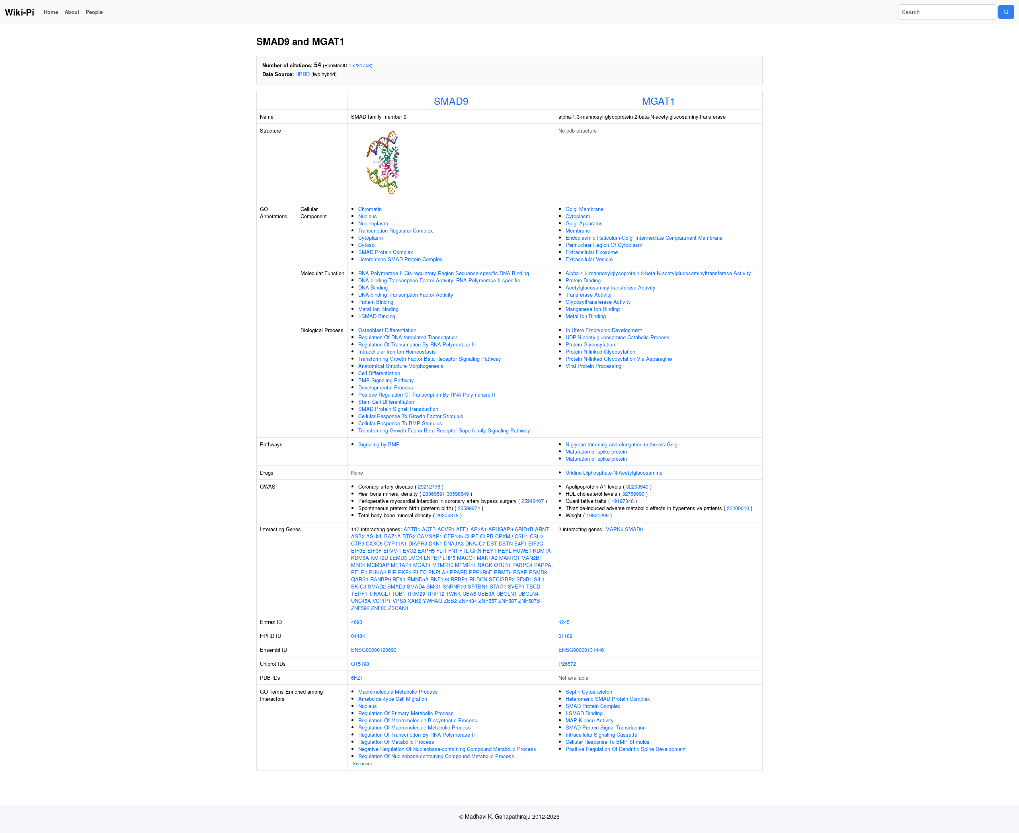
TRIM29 (416, 593)
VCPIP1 (382, 600)
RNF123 (439, 579)
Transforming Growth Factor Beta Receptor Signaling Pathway (429, 358)
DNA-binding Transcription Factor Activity (405, 294)
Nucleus (367, 216)
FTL (464, 550)
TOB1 (398, 593)
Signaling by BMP (379, 444)
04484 (358, 635)
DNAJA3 (454, 543)
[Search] (1006, 12)
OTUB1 (502, 565)
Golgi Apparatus (584, 223)
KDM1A (542, 550)
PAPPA (542, 565)
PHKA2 (377, 572)
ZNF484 (468, 600)
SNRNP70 (454, 586)
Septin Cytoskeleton (589, 691)
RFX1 (399, 579)
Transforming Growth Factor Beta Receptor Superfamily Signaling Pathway (444, 430)
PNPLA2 (438, 572)
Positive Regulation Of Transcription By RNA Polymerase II (426, 394)
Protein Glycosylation (590, 344)
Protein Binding (375, 301)
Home (51, 12)
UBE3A (486, 593)
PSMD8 (538, 572)
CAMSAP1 (429, 536)
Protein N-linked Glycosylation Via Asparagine (619, 358)
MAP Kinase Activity (590, 720)
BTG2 (409, 536)
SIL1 (539, 579)
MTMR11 (465, 565)
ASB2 (358, 536)
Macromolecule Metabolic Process (398, 691)
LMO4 (415, 557)
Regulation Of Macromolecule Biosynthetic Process (417, 720)
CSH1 (521, 536)
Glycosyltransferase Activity (598, 301)
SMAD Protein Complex (385, 252)
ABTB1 (412, 529)
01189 (565, 635)
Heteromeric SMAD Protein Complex (400, 259)
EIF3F (374, 550)
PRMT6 (502, 572)
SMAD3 (396, 586)
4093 (356, 622)
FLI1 (441, 550)
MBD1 (358, 565)
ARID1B (524, 529)
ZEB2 (450, 600)
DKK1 (435, 543)
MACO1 (466, 557)
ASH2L (374, 536)
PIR (392, 572)
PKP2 (405, 572)
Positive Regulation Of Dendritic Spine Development (626, 749)
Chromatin (370, 209)
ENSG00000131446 (581, 649)
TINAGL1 (379, 593)
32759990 (633, 493)
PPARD (458, 572)
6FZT (357, 677)
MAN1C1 (509, 557)
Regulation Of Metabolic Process (396, 741)
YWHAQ (432, 600)
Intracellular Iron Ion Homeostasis (397, 351)
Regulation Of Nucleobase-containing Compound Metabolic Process (436, 756)
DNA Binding (373, 287)
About (71, 12)
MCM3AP (378, 565)
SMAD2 (377, 586)
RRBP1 (459, 579)
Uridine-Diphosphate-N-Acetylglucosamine (614, 472)
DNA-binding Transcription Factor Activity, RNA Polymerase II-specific (439, 280)
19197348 (622, 500)
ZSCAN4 (398, 608)
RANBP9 (380, 579)
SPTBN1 (478, 586)
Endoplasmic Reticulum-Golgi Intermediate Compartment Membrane (644, 237)
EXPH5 (426, 550)
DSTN (506, 543)
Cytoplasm (370, 237)
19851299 (597, 515)
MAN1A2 (487, 557)
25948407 (532, 500)
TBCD (533, 586)
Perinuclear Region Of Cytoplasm (604, 244)
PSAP (520, 572)
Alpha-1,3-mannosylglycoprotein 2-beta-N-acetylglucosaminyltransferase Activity (658, 273)
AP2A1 (478, 529)
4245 (564, 622)
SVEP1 (516, 586)
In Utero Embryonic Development (604, 330)
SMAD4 (416, 586)
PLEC (420, 572)
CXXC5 (374, 543)
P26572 (567, 663)
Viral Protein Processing (593, 366)
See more (362, 763)
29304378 (447, 515)
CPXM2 (504, 536)
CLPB (487, 536)
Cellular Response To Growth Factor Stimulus (410, 416)
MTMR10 (442, 565)
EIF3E (358, 550)
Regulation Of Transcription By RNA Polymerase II (416, 344)
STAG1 (498, 586)
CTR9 (357, 543)
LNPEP (432, 557)
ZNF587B (529, 600)
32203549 (637, 486)
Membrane (578, 230)
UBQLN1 (506, 593)
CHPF (471, 536)
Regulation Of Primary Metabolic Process (406, 713)
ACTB (429, 529)
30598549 (458, 493)
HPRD (302, 74)
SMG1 (433, 586)
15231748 (360, 65)
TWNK (453, 593)
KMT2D (379, 557)
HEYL (504, 550)
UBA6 (469, 593)
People (94, 12)
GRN (475, 550)
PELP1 (359, 572)
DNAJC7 (475, 543)
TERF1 (359, 593)
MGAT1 (658, 100)
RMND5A (418, 579)
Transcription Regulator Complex (395, 230)
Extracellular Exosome (592, 252)
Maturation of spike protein (596, 451)
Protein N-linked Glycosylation (600, 351)
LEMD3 (398, 557)
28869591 (434, 493)
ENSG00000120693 (373, 649)
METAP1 (401, 565)
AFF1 (462, 529)
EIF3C (535, 543)
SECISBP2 (502, 579)
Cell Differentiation (379, 373)
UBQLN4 (528, 593)
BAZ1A (392, 536)
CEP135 (453, 536)
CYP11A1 (395, 543)
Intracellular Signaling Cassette (601, 734)
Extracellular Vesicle (589, 259)
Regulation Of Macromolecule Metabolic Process (414, 727)
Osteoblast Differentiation (387, 330)
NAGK (485, 565)
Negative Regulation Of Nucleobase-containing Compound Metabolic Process (447, 749)
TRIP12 (435, 593)
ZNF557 (487, 600)
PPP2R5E (480, 572)
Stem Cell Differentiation (386, 401)
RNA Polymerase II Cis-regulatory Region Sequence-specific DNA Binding (443, 273)
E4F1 (520, 543)
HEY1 (489, 550)
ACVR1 (446, 529)
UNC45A (361, 600)
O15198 (360, 663)
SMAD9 (451, 100)
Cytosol (367, 244)
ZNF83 (379, 608)
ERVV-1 (392, 550)
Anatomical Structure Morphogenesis (400, 366)
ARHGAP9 (500, 529)
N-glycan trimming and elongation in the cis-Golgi (622, 444)
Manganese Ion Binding (593, 309)
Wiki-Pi (19, 12)
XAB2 (414, 600)
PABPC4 (522, 565)
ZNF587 (507, 600)
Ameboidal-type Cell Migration (392, 698)
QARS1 (360, 579)
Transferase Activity (589, 294)
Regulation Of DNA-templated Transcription (407, 337)
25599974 (469, 508)
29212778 (429, 486)
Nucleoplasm (373, 223)
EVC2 (409, 550)
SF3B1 (524, 579)
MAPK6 (614, 529)
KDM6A (360, 557)
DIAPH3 (417, 543)
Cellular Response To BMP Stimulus (400, 423)
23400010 (738, 508)
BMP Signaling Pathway (386, 380)
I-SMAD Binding (376, 316)
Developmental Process (385, 387)
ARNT (542, 529)
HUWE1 (522, 550)
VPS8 (399, 600)
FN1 (453, 550)
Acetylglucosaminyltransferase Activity (611, 287)
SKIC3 (358, 586)
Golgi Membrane (584, 209)
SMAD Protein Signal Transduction (398, 409)
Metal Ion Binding (378, 309)
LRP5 (449, 557)
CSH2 (536, 536)
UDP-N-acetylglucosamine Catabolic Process (618, 337)
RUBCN (478, 579)
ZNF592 (360, 608)
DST (492, 543)
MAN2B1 (531, 557)
